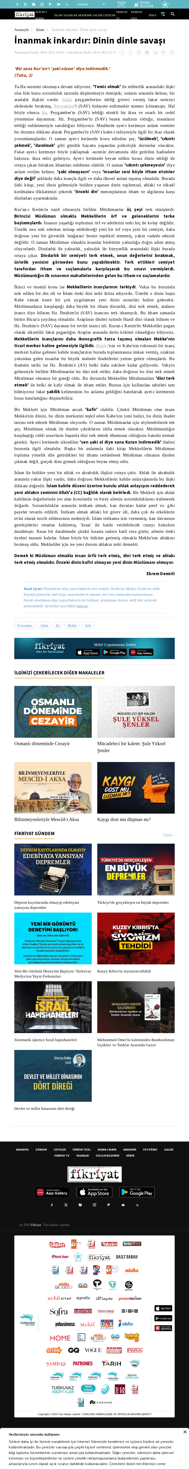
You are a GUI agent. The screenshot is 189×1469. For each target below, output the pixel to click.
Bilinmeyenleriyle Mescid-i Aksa (47, 851)
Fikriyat (35, 1261)
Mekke (134, 352)
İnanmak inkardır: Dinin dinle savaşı (82, 29)
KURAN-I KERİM (107, 1186)
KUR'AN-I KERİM (56, 15)
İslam (41, 29)
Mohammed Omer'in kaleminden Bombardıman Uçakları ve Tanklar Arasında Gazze (133, 1076)
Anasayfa (21, 29)
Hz (76, 112)
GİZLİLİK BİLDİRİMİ (107, 1192)
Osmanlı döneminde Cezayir (44, 775)
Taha (89, 657)
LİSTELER (112, 15)
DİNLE (153, 15)
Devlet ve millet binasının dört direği (44, 1145)
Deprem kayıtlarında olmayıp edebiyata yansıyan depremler (47, 937)
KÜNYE (130, 1192)
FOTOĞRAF (150, 1186)
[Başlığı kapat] (185, 1432)
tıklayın (85, 637)
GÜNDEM (41, 1186)
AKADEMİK (91, 15)
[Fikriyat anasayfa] (50, 680)
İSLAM (69, 15)
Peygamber (87, 106)
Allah (88, 99)
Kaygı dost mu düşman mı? (125, 851)
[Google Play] (114, 683)
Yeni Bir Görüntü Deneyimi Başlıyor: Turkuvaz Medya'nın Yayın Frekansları (51, 1005)
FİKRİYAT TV (125, 15)
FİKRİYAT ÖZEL (141, 15)
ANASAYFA (22, 1186)
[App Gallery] (141, 683)
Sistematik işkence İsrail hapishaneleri (46, 1071)
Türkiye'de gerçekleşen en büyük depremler (134, 934)
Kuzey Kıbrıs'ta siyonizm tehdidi (123, 1002)
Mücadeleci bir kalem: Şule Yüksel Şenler (132, 778)
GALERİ (102, 15)
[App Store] (88, 683)
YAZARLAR (79, 15)
